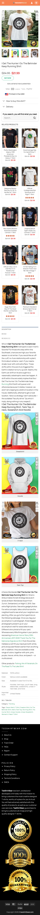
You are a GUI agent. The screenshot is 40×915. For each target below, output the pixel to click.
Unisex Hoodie (15, 712)
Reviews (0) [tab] (6, 338)
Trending (12, 704)
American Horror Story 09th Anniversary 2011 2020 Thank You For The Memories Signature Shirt (18, 638)
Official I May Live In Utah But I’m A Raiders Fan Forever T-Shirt (10, 270)
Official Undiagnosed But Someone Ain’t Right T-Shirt (30, 191)
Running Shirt (27, 710)
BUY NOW (7, 78)
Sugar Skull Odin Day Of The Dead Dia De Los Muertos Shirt (10, 310)
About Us (7, 735)
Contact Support (11, 754)
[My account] (32, 2)
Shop (6, 739)
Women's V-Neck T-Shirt (10, 714)
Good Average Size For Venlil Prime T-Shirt (29, 152)
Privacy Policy (9, 766)
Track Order (9, 743)
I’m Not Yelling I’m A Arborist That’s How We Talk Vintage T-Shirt (29, 270)
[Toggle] (4, 101)
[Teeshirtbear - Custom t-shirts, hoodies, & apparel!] (20, 3)
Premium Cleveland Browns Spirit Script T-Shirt (30, 309)
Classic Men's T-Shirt (13, 707)
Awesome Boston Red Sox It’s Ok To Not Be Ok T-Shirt (10, 190)
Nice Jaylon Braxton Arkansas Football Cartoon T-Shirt (10, 230)
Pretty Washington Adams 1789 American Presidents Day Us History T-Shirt (10, 154)
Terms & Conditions (12, 778)
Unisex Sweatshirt (27, 712)
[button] (3, 3)
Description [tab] (6, 329)
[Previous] (5, 28)
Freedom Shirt (25, 707)
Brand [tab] (4, 334)
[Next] (35, 28)
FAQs (6, 746)
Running (5, 384)
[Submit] (34, 118)
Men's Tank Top (17, 710)
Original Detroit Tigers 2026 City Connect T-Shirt (29, 230)
